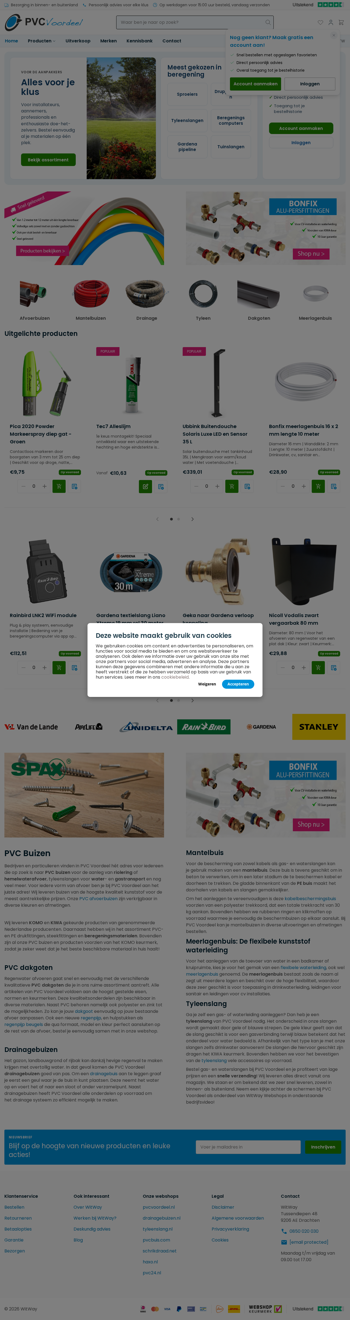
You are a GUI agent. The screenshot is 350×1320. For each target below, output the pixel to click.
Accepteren (238, 684)
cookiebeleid (175, 677)
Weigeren (207, 684)
